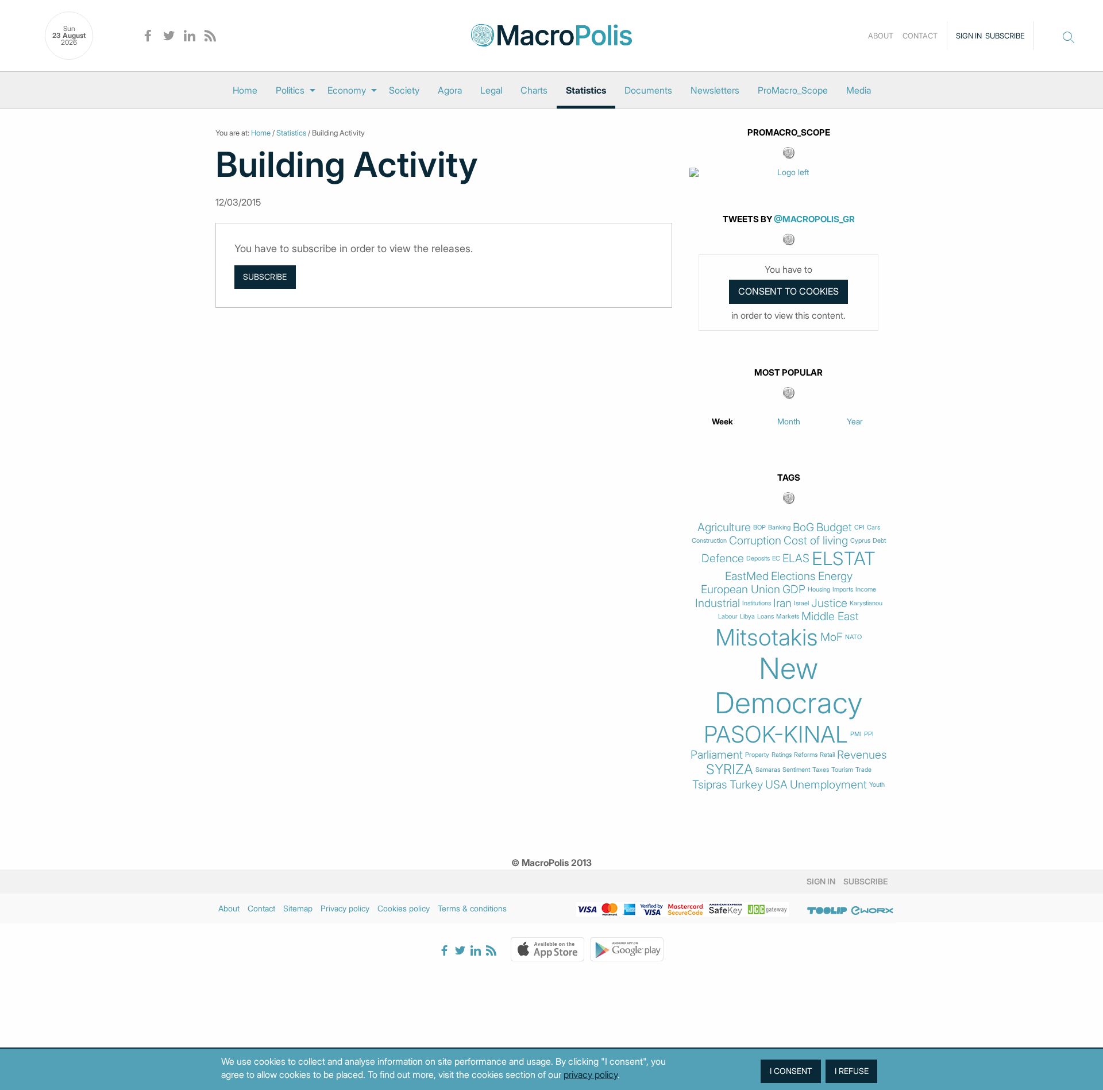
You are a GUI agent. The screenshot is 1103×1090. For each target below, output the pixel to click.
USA (776, 784)
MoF (831, 637)
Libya (747, 616)
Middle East (830, 616)
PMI (856, 734)
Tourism (842, 770)
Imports (842, 589)
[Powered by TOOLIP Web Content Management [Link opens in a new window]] (827, 910)
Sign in (969, 35)
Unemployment (828, 784)
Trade (863, 770)
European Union (740, 589)
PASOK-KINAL (776, 734)
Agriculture (724, 527)
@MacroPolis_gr (814, 219)
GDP (793, 589)
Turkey (746, 784)
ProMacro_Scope (793, 90)
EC (776, 558)
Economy (346, 90)
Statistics (586, 90)
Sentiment (796, 770)
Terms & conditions (472, 908)
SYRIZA (729, 770)
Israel (801, 603)
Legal (491, 90)
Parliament (717, 755)
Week (722, 421)
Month (788, 421)
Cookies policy (403, 908)
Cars (873, 527)
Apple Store (547, 949)
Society (404, 90)
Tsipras (709, 784)
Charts (533, 90)
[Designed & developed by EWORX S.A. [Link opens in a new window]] (872, 910)
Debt (879, 540)
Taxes (820, 770)
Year (855, 421)
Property (757, 755)
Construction (709, 540)
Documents (648, 90)
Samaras (767, 770)
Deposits (758, 558)
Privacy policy (345, 908)
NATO (853, 637)
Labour (728, 616)
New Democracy (789, 685)
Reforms (805, 755)
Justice (829, 603)
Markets (787, 616)
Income (865, 589)
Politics (290, 90)
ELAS (795, 558)
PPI (869, 734)
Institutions (756, 603)
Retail (827, 755)
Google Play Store (627, 949)
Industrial (717, 603)
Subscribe (1005, 35)
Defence (722, 558)
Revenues (862, 755)
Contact (920, 35)
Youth (877, 784)
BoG (803, 527)
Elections (793, 576)
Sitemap (298, 908)
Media (858, 90)
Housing (819, 589)
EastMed (747, 576)
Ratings (782, 755)
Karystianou (866, 603)
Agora (450, 90)
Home (245, 90)
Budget (834, 527)
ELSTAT (844, 559)
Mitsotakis (766, 637)
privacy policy (591, 1074)
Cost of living (816, 540)
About (880, 35)
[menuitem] (245, 90)
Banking (779, 527)
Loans (765, 616)
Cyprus (860, 540)
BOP (759, 527)
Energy (835, 576)
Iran (782, 603)
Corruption (755, 540)
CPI (859, 527)
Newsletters (715, 90)
